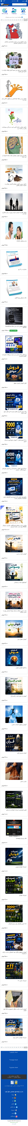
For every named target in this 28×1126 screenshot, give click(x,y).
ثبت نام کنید (14, 1)
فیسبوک (13, 1110)
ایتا (12, 1098)
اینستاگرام (13, 1116)
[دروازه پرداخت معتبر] (16, 1082)
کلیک (13, 1077)
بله (12, 1101)
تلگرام (12, 1104)
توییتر (13, 1113)
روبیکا (13, 1095)
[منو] (1, 1)
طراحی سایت (14, 1124)
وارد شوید (24, 1)
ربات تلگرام (12, 1107)
